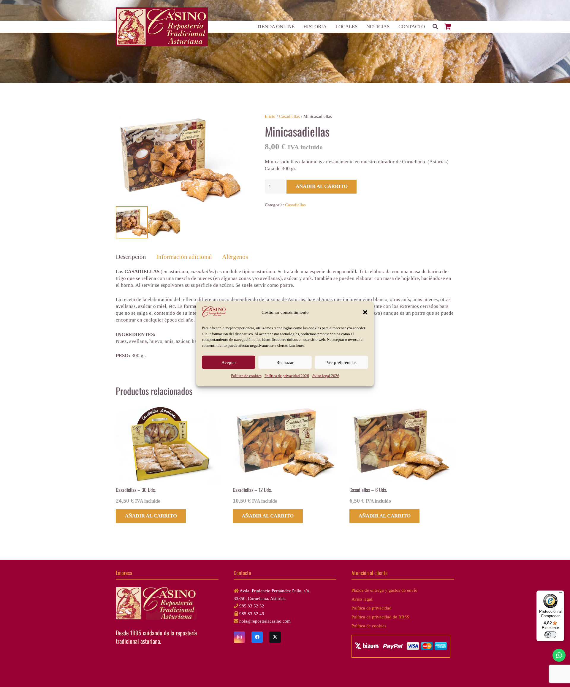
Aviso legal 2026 (325, 375)
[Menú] (560, 594)
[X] (275, 637)
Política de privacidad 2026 (287, 375)
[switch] (550, 634)
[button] (365, 312)
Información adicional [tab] (184, 256)
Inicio (270, 116)
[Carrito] (447, 26)
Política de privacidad (372, 607)
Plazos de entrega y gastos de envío (384, 590)
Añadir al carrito (322, 186)
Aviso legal (362, 598)
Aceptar (228, 362)
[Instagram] (239, 637)
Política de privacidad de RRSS (380, 616)
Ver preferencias (342, 362)
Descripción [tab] (131, 256)
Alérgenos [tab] (235, 256)
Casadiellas (289, 116)
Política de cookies (246, 375)
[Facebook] (257, 637)
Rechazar (285, 362)
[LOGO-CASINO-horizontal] (162, 26)
